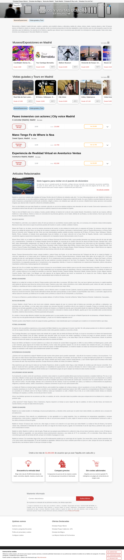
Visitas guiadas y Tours (36, 108)
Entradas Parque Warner (20, 1)
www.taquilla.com (17, 3)
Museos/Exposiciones (20, 108)
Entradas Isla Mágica (35, 1)
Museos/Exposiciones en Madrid (32, 42)
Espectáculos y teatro (42, 5)
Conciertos (55, 5)
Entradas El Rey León (71, 1)
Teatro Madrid (59, 1)
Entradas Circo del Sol (85, 1)
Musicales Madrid (48, 1)
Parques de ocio (93, 5)
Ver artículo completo (103, 189)
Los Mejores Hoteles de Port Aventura (63, 535)
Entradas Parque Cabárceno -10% (62, 529)
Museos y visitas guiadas (77, 5)
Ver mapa (39, 120)
